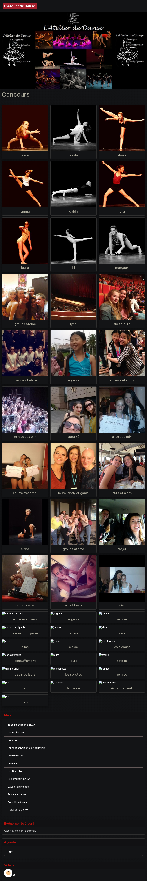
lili (73, 268)
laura (25, 268)
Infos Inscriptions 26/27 (21, 725)
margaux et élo (25, 605)
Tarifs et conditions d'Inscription (26, 748)
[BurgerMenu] (140, 6)
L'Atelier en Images (18, 786)
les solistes (73, 674)
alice (25, 155)
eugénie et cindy (122, 380)
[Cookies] (8, 873)
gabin (73, 211)
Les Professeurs (17, 732)
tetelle (122, 661)
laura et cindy (122, 493)
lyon (73, 324)
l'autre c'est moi (25, 493)
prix (25, 688)
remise (122, 619)
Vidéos (12, 875)
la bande (73, 688)
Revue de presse (17, 794)
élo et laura (122, 324)
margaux (122, 268)
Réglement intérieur (19, 779)
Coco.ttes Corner (17, 802)
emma (25, 211)
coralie (73, 155)
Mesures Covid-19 (18, 810)
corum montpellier (25, 633)
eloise (122, 155)
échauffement (25, 661)
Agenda (12, 851)
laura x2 (73, 436)
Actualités (13, 763)
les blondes (122, 647)
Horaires (12, 740)
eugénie (73, 380)
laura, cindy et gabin (73, 493)
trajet (122, 549)
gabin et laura (25, 674)
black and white (25, 380)
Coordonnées (15, 755)
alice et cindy (122, 436)
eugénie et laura (25, 619)
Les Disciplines (16, 771)
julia (122, 211)
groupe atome (25, 324)
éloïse (25, 549)
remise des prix (25, 436)
